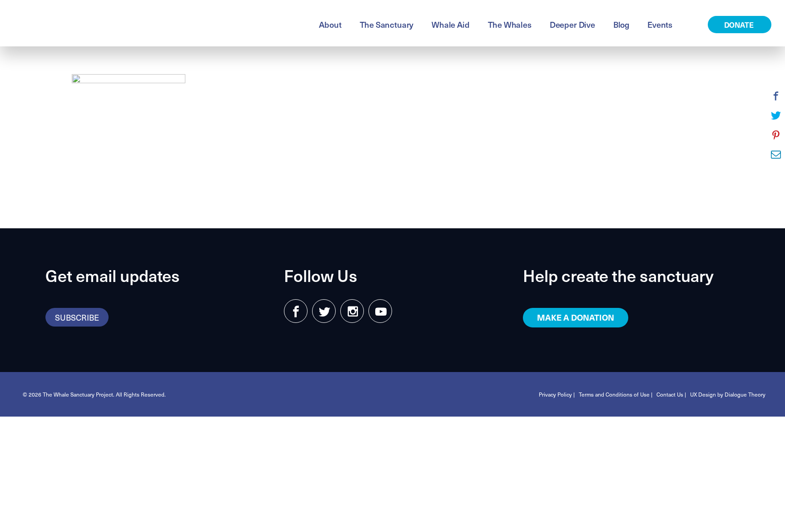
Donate (739, 24)
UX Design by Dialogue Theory (727, 394)
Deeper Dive (572, 24)
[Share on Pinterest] (776, 135)
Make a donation (575, 317)
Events (659, 24)
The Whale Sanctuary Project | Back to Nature (120, 23)
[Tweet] (776, 115)
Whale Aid (450, 24)
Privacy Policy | (557, 394)
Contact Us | (671, 394)
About (330, 24)
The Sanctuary (387, 24)
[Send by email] (776, 155)
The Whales (510, 24)
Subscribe (77, 317)
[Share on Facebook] (776, 96)
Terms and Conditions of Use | (615, 394)
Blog (621, 24)
